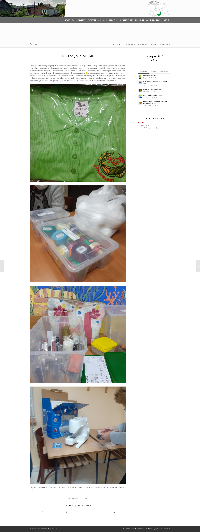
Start (122, 44)
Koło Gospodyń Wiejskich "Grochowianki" (145, 44)
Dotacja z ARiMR (78, 55)
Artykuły (33, 44)
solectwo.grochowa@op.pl (152, 128)
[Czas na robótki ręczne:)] (198, 266)
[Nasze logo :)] (2, 266)
